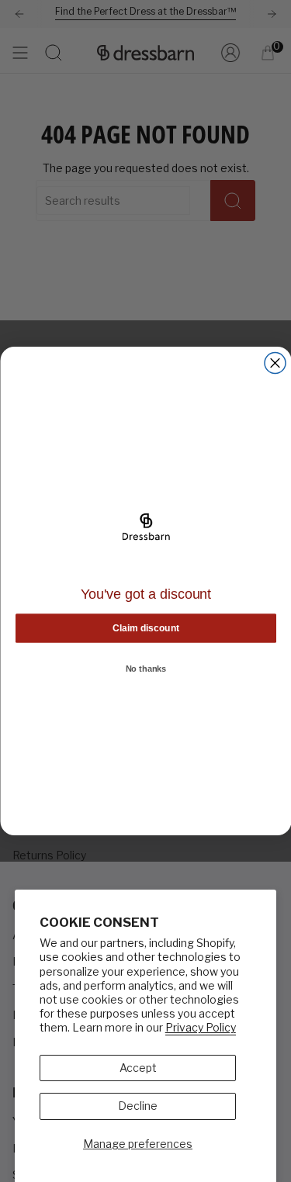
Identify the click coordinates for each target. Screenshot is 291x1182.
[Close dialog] (275, 363)
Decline (138, 1105)
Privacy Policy (200, 1027)
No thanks (145, 669)
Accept (138, 1067)
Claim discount (146, 628)
